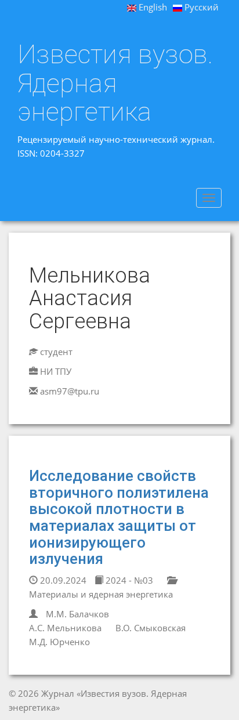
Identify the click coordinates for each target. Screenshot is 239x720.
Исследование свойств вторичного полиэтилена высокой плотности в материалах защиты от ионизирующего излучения (119, 517)
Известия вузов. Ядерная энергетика (115, 83)
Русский (200, 7)
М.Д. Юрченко (59, 641)
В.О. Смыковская (150, 628)
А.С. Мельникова (65, 628)
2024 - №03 (128, 580)
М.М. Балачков (77, 614)
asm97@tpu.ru (69, 391)
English (151, 7)
